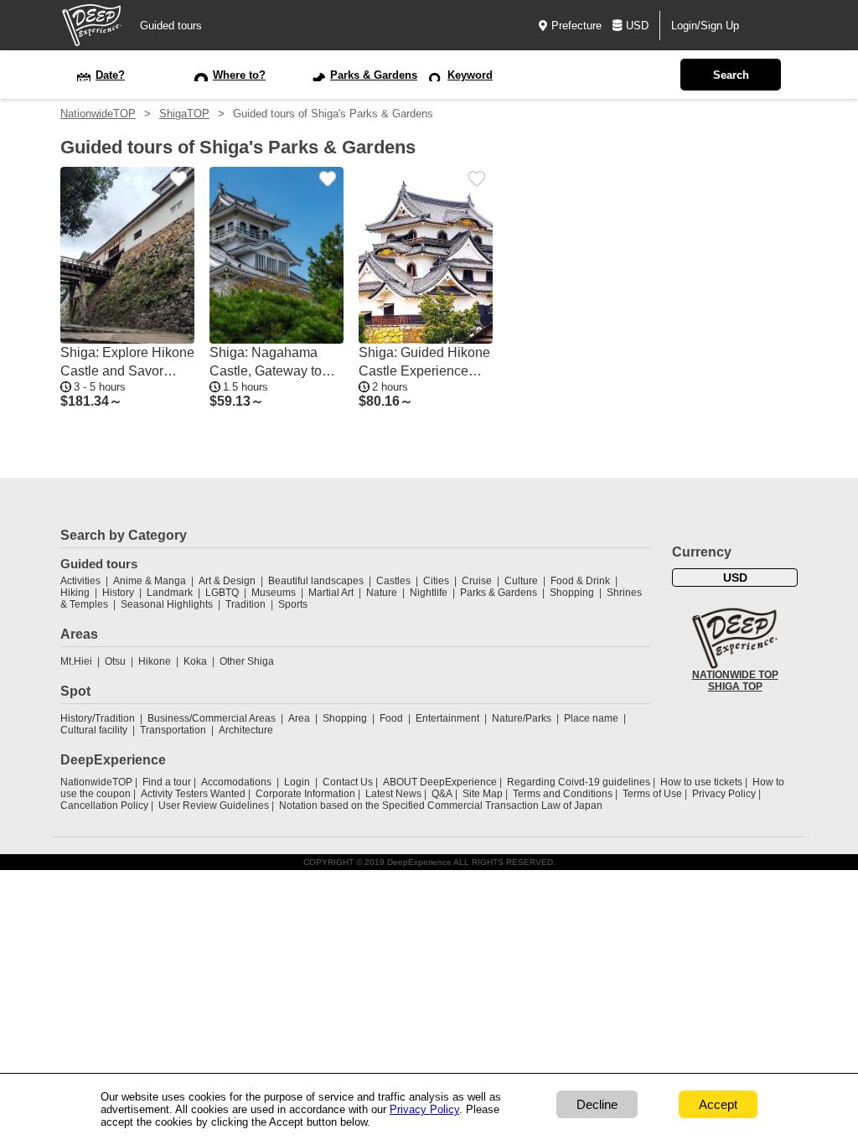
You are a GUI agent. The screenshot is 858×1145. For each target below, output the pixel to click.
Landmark (170, 592)
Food (391, 718)
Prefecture (576, 25)
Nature (381, 592)
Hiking (75, 592)
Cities (436, 581)
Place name (592, 718)
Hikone (154, 661)
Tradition (245, 604)
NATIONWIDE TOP (735, 675)
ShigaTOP (184, 113)
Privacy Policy (724, 794)
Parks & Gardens (498, 592)
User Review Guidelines (213, 805)
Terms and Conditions (562, 794)
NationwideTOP (98, 113)
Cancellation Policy (104, 805)
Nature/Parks (521, 718)
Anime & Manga (149, 581)
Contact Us (348, 782)
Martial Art (331, 592)
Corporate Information (305, 794)
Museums (273, 592)
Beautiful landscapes (316, 581)
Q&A (442, 794)
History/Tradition (97, 718)
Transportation (173, 730)
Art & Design (227, 581)
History (118, 592)
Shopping (572, 592)
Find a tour (166, 782)
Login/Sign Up (705, 25)
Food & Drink (580, 581)
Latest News (393, 794)
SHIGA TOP (735, 686)
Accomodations (236, 782)
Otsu (115, 661)
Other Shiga (247, 661)
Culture (521, 581)
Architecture (246, 730)
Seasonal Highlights (167, 604)
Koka (195, 661)
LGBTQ (222, 592)
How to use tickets (701, 782)
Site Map (483, 794)
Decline (597, 1104)
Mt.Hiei (76, 661)
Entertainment (447, 718)
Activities (80, 581)
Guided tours (171, 25)
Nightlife (428, 592)
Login (297, 782)
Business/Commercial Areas (211, 718)
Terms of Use (652, 794)
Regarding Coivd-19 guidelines (578, 782)
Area (299, 718)
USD (637, 25)
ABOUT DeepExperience (440, 782)
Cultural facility (93, 730)
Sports (293, 604)
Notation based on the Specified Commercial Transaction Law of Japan (440, 805)
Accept (718, 1104)
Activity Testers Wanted (193, 794)
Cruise (477, 581)
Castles (393, 581)
